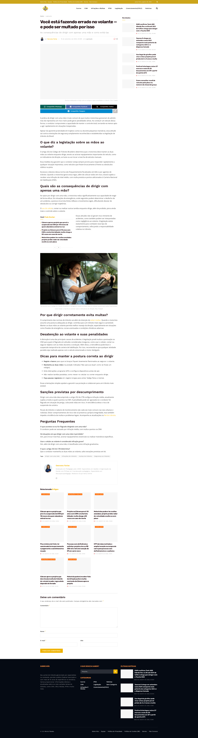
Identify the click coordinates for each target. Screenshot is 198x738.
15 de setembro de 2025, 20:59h (71, 39)
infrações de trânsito (69, 456)
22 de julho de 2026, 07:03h (76, 586)
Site (81, 640)
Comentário (45, 605)
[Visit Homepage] (45, 8)
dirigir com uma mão (52, 456)
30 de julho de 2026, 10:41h (49, 586)
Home (42, 16)
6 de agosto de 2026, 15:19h (76, 553)
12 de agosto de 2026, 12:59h (104, 521)
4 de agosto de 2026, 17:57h (103, 553)
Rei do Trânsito (49, 731)
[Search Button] (157, 8)
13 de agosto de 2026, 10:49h (77, 521)
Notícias (148, 8)
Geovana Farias (52, 39)
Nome (43, 631)
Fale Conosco (93, 2)
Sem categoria (112, 684)
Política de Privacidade (60, 2)
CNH (86, 8)
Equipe (50, 2)
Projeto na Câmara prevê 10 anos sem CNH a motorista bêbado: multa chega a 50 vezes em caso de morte (57, 232)
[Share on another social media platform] (115, 111)
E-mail (43, 640)
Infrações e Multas (98, 8)
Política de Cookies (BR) (75, 2)
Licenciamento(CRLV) (134, 8)
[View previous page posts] (54, 247)
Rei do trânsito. (110, 415)
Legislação (119, 8)
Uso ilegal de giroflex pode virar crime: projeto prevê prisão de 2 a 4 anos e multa (146, 57)
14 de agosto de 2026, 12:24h (50, 521)
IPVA (110, 8)
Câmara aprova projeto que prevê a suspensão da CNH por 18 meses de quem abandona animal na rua (55, 225)
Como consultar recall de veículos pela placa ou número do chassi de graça (146, 83)
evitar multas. (95, 320)
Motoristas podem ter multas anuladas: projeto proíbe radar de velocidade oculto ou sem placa (56, 240)
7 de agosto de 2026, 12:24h (49, 553)
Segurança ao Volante (102, 456)
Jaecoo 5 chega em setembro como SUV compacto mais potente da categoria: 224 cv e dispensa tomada (146, 42)
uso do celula (46, 208)
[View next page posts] (58, 247)
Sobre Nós (43, 2)
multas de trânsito (85, 456)
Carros (78, 8)
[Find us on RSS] (157, 2)
